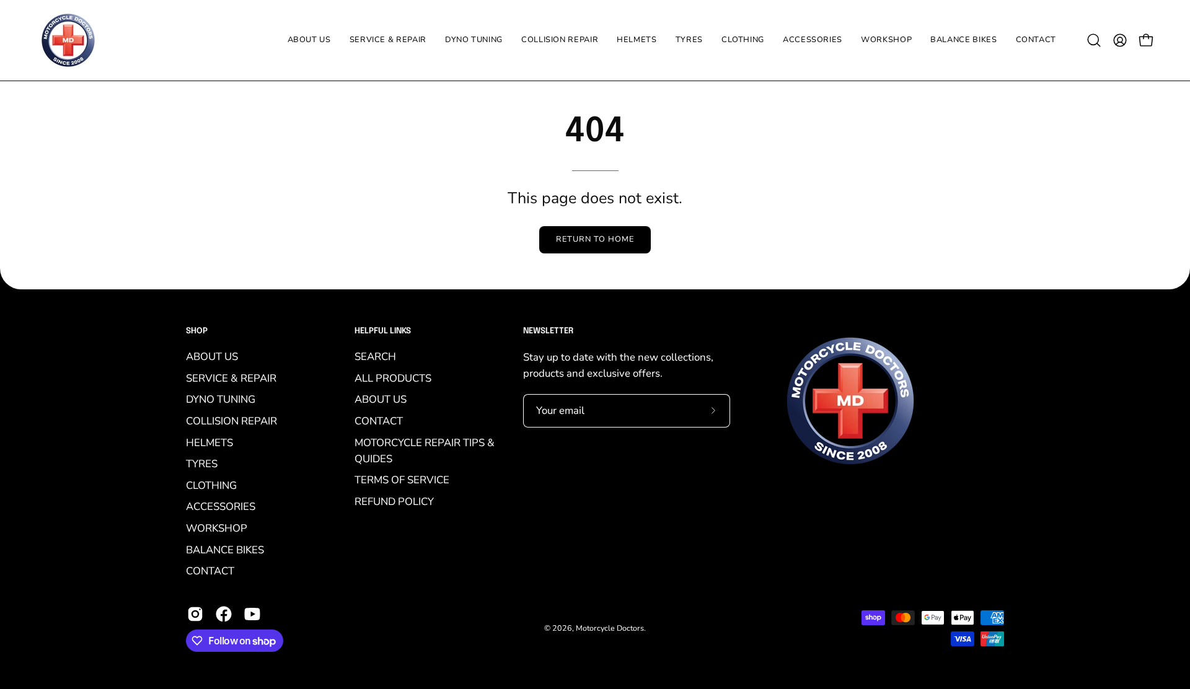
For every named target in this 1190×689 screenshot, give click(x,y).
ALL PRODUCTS (393, 378)
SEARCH (375, 356)
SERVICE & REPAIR (231, 378)
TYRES (202, 464)
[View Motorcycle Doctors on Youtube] (252, 614)
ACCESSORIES (220, 507)
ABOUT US (212, 356)
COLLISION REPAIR (231, 421)
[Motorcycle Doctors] (68, 40)
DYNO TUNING (220, 400)
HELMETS (209, 443)
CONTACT (210, 571)
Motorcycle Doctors (610, 628)
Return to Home (594, 239)
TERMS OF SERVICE (402, 480)
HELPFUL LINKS (383, 331)
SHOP (197, 331)
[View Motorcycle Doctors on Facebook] (223, 614)
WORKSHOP (216, 528)
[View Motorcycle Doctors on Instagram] (195, 614)
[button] (689, 40)
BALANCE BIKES (225, 550)
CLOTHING (211, 485)
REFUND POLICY (394, 501)
